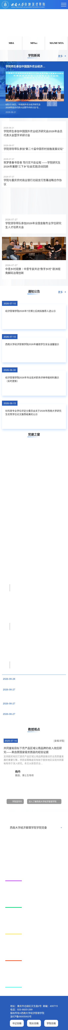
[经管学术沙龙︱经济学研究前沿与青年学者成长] (34, 530)
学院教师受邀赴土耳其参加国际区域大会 (23, 740)
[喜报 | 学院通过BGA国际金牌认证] (34, 882)
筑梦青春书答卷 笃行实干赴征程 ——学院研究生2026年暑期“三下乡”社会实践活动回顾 (32, 164)
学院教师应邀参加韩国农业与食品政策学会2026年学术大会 (32, 729)
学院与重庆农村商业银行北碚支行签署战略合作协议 (33, 182)
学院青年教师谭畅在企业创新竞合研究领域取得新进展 (29, 705)
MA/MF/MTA (57, 43)
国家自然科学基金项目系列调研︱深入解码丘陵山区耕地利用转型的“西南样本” (33, 717)
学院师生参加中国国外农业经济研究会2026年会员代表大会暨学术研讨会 (33, 133)
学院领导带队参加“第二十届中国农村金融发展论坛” (33, 149)
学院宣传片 (17, 823)
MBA (11, 43)
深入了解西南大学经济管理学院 (42, 823)
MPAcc (33, 43)
